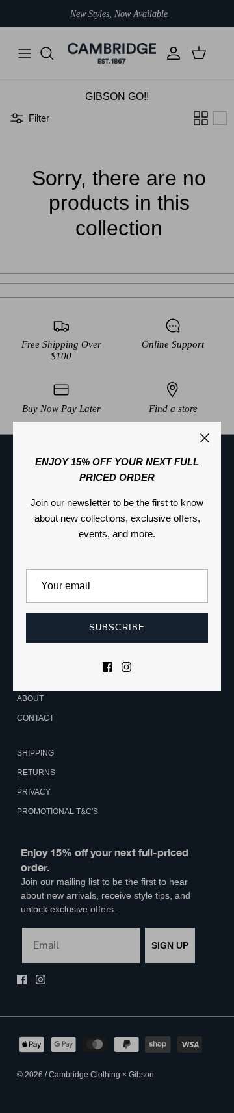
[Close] (204, 438)
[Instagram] (126, 667)
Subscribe (116, 627)
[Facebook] (107, 667)
